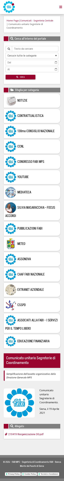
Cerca (22, 77)
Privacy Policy (14, 474)
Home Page (13, 20)
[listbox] (32, 55)
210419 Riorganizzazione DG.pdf (26, 434)
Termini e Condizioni (49, 474)
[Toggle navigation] (60, 7)
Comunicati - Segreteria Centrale (36, 20)
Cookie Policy (30, 474)
